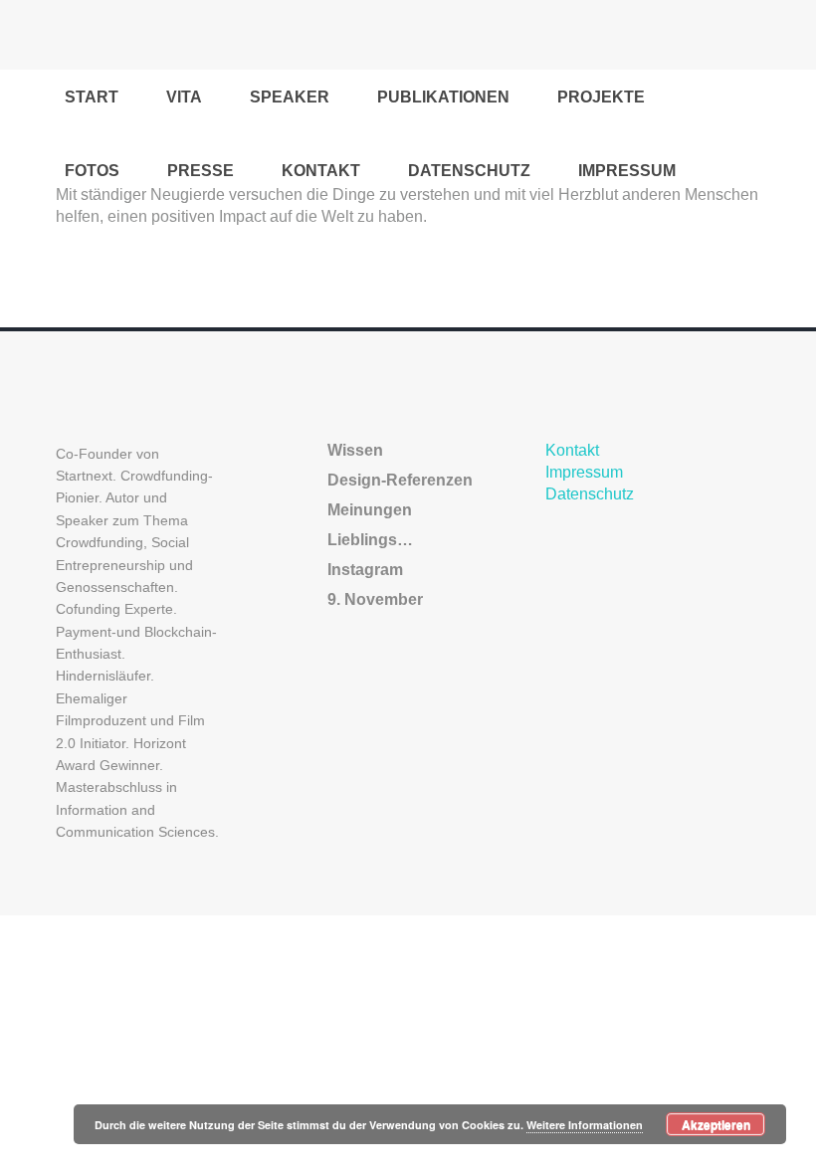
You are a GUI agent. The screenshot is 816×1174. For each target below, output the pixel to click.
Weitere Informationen (584, 1124)
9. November (375, 599)
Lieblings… (370, 539)
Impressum (584, 472)
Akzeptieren (716, 1124)
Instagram (365, 569)
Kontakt (572, 450)
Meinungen (369, 509)
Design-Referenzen (400, 480)
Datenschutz (589, 494)
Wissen (355, 450)
